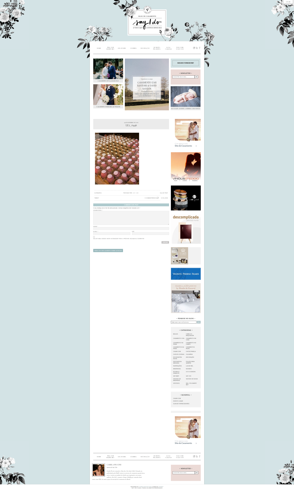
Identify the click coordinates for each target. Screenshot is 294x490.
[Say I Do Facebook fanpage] (199, 48)
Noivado (189, 368)
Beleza (175, 334)
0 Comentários (150, 198)
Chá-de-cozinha (178, 354)
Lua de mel (189, 366)
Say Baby (176, 376)
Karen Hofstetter (145, 486)
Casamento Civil (179, 338)
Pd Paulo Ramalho (176, 372)
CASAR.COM (177, 398)
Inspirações (177, 366)
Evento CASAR (178, 401)
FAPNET (161, 486)
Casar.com (177, 351)
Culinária (189, 354)
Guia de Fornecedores (181, 403)
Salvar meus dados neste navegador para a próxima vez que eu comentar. (119, 238)
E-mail (95, 231)
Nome (95, 226)
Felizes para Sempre (190, 362)
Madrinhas (177, 368)
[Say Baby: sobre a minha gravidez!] (186, 96)
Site (133, 231)
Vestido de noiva (192, 379)
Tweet (96, 198)
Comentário (98, 210)
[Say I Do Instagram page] (194, 48)
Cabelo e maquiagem (190, 334)
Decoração (190, 357)
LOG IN (288, 2)
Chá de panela (191, 351)
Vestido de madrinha (177, 379)
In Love (165, 198)
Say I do (188, 376)
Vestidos (176, 383)
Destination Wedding (177, 362)
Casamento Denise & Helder (108, 250)
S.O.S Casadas (190, 371)
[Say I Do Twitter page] (197, 48)
